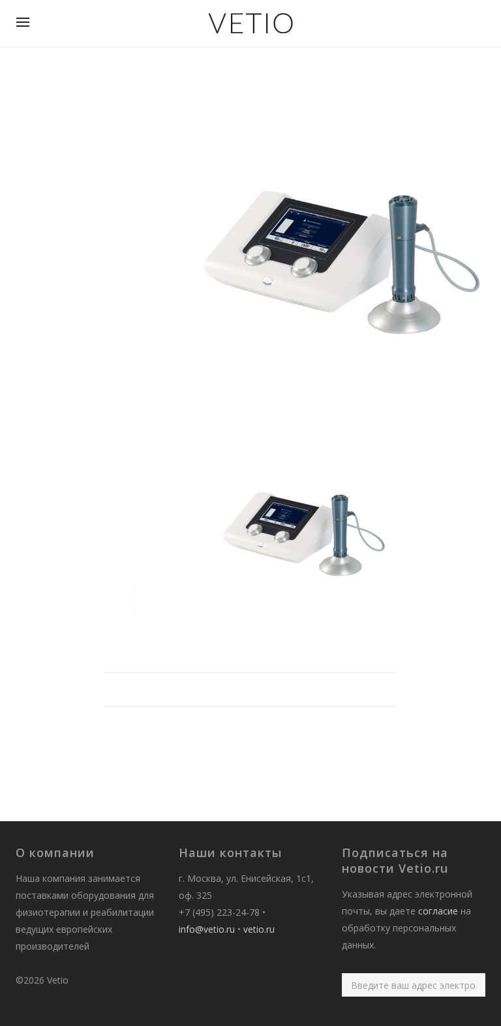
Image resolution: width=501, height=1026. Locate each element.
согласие (438, 911)
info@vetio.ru (207, 929)
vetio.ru (259, 929)
